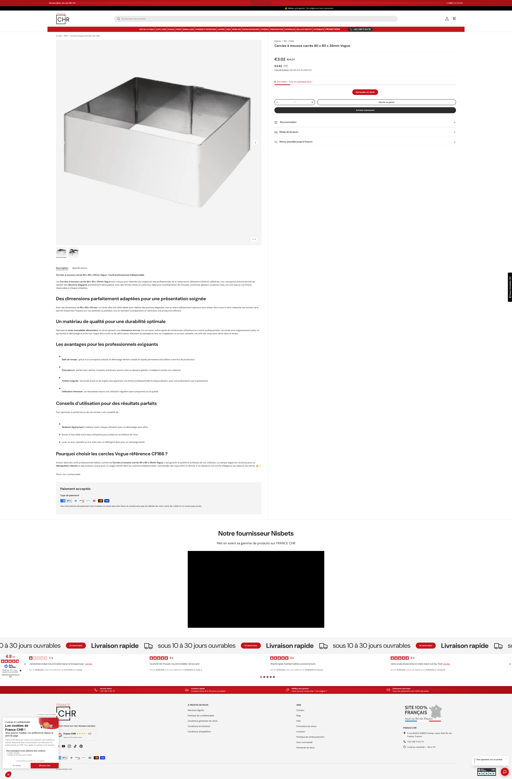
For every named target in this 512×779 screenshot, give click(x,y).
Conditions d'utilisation (199, 726)
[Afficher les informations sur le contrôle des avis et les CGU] (20, 671)
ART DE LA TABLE (147, 29)
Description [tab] (62, 268)
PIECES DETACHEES (250, 29)
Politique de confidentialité (201, 715)
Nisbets (277, 41)
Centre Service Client (261, 3)
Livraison (300, 731)
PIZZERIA (265, 29)
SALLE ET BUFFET (304, 29)
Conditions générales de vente (202, 721)
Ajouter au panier (387, 102)
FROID (178, 29)
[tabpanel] (158, 374)
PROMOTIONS (332, 29)
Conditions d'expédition (199, 731)
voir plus (88, 664)
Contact (300, 710)
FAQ (298, 721)
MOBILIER (236, 29)
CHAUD (171, 29)
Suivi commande (304, 742)
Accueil (59, 36)
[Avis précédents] (25, 664)
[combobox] (256, 19)
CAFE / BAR (161, 29)
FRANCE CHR (67, 769)
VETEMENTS (318, 29)
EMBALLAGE (188, 29)
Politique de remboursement (310, 737)
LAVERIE (221, 29)
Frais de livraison (281, 70)
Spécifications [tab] (79, 268)
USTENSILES (289, 29)
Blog (298, 715)
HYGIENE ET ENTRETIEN (205, 29)
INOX (228, 29)
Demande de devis (305, 747)
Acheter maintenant (365, 110)
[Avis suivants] (510, 664)
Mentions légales (196, 710)
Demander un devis (365, 92)
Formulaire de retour (306, 726)
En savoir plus (50, 645)
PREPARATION (276, 29)
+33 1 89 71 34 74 (415, 741)
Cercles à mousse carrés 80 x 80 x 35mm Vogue (86, 36)
